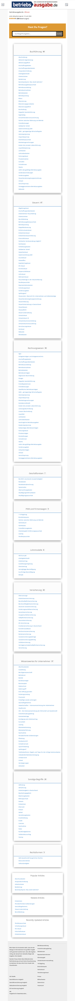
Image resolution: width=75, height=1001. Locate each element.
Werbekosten (41, 951)
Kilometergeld (41, 957)
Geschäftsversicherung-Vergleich (18, 982)
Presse (39, 976)
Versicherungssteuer (43, 972)
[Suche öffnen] (66, 4)
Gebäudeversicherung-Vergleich (18, 985)
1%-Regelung (41, 963)
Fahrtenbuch (41, 969)
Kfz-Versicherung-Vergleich (16, 988)
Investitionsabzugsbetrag (44, 948)
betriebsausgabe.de (16, 12)
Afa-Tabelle (12, 976)
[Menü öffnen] (2, 4)
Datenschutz (41, 982)
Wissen (27, 12)
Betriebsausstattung (43, 945)
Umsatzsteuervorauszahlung (45, 960)
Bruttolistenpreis (42, 966)
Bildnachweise (41, 979)
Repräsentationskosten (44, 954)
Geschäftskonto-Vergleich (16, 979)
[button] (10, 18)
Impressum (41, 985)
